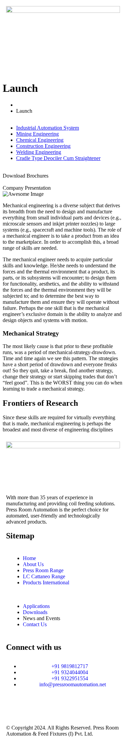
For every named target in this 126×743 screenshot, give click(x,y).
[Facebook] (50, 708)
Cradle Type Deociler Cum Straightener (58, 158)
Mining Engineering (37, 134)
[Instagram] (14, 708)
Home (24, 105)
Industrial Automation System (47, 128)
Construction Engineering (43, 146)
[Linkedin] (32, 708)
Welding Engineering (38, 152)
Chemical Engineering (40, 140)
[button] (63, 65)
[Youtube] (68, 708)
